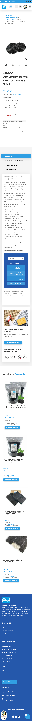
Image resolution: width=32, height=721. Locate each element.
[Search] (19, 258)
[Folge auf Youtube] (31, 1)
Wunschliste (5, 677)
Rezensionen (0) (10, 169)
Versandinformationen (9, 649)
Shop (5, 15)
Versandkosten (17, 94)
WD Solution (20, 709)
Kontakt (4, 633)
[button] (26, 49)
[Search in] (22, 258)
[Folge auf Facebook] (26, 1)
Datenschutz (18, 712)
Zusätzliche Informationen (14, 160)
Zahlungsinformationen (9, 652)
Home (3, 627)
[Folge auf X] (28, 1)
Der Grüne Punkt (7, 661)
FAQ (3, 637)
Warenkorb (5, 674)
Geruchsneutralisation (9, 630)
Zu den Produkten (12, 342)
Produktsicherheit (11, 165)
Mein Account (6, 670)
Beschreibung (9, 156)
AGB (24, 712)
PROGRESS (6, 136)
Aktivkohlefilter (10, 19)
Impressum (9, 712)
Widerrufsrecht (6, 646)
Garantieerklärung (7, 655)
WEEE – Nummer (7, 658)
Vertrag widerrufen (9, 681)
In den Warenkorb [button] (12, 427)
